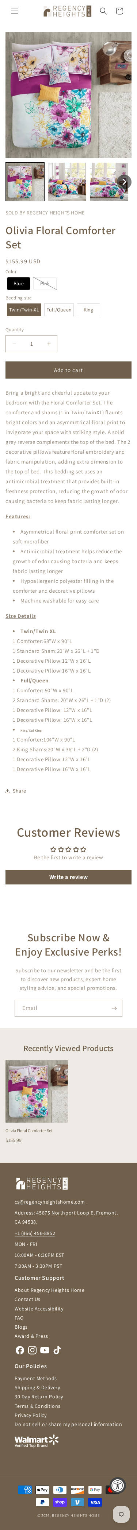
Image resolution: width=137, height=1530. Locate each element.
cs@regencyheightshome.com (50, 1201)
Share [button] (19, 790)
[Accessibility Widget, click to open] (118, 1485)
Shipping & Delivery (37, 1387)
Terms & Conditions (38, 1406)
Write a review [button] (68, 877)
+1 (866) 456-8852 (35, 1233)
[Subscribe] (114, 1008)
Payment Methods (36, 1378)
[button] (15, 11)
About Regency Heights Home (50, 1290)
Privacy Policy (30, 1415)
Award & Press (31, 1336)
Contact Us (28, 1299)
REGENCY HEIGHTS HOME (76, 1515)
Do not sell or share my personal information (68, 1424)
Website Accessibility (39, 1308)
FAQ (19, 1317)
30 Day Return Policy (39, 1396)
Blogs (21, 1327)
